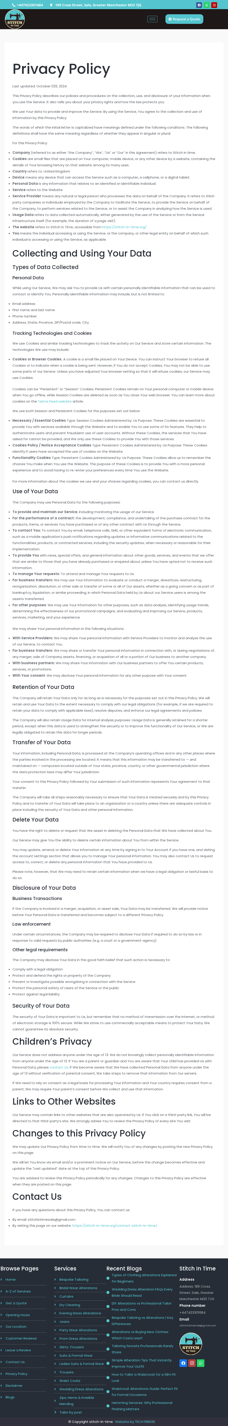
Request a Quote (186, 19)
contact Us (59, 1067)
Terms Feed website (55, 401)
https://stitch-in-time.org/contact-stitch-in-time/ (114, 1225)
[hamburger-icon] (152, 19)
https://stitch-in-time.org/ (124, 227)
